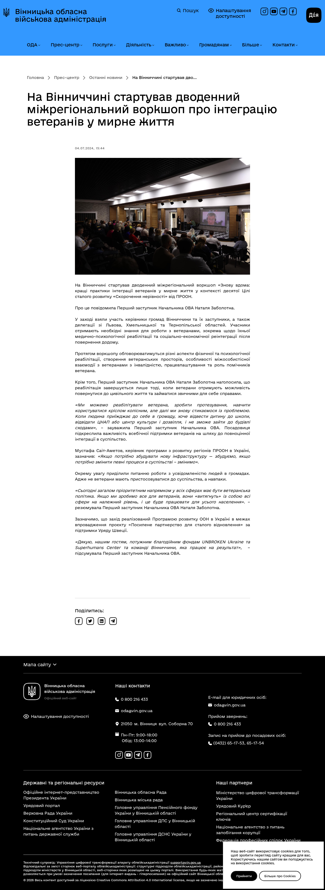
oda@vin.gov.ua (230, 705)
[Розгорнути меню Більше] (260, 45)
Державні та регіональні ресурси (63, 782)
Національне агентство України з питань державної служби (58, 831)
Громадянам (214, 44)
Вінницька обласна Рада (141, 792)
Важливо (175, 44)
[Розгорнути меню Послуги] (114, 45)
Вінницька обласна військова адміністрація (60, 15)
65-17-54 (255, 743)
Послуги (103, 44)
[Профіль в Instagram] (264, 11)
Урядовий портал (41, 805)
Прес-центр (65, 44)
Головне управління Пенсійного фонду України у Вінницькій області (156, 810)
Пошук (191, 10)
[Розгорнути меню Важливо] (187, 45)
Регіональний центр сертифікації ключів (251, 816)
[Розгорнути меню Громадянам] (230, 45)
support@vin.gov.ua (185, 862)
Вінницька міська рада (139, 800)
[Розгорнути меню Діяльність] (153, 45)
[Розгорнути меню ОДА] (39, 45)
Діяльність (138, 44)
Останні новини (105, 77)
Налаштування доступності (233, 13)
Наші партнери (234, 782)
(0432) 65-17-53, (229, 743)
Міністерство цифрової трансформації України (257, 795)
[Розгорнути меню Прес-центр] (81, 45)
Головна (35, 77)
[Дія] (313, 15)
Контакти (283, 44)
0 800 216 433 (227, 724)
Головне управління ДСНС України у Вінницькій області (153, 837)
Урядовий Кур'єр (233, 806)
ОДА (32, 44)
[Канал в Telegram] (283, 11)
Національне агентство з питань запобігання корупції (250, 830)
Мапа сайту (37, 664)
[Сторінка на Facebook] (293, 11)
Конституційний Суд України (53, 820)
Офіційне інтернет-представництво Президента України (61, 795)
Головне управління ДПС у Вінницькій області (155, 823)
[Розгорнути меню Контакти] (296, 45)
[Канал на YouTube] (274, 11)
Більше (250, 44)
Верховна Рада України (47, 813)
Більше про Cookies (280, 876)
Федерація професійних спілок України (258, 840)
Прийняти (244, 876)
